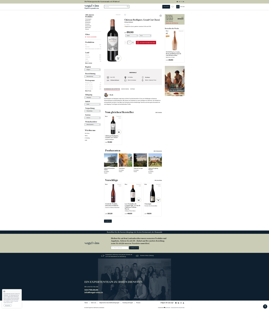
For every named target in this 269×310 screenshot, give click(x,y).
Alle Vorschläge (158, 180)
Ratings (132, 89)
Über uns (93, 302)
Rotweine (87, 24)
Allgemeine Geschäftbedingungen (109, 302)
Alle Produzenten (158, 151)
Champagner (88, 19)
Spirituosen (88, 27)
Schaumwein (88, 25)
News (86, 135)
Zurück (108, 221)
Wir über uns (90, 130)
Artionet (168, 307)
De (183, 1)
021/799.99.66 (91, 290)
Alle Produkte (158, 112)
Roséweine (88, 22)
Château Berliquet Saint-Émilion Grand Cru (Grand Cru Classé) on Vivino (141, 49)
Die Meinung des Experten (112, 89)
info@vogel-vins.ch (93, 293)
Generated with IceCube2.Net (178, 307)
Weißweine (87, 20)
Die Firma (87, 133)
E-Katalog (87, 138)
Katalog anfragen (127, 302)
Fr (181, 1)
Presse (138, 302)
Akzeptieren (7, 305)
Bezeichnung (125, 89)
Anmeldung (134, 248)
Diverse (87, 29)
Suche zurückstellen (92, 37)
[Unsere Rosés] (175, 81)
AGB (86, 140)
